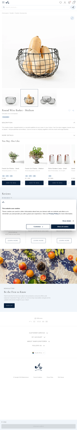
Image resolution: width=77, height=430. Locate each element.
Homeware (5, 13)
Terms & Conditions (37, 377)
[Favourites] (60, 2)
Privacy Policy (54, 213)
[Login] (64, 2)
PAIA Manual (61, 377)
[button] (38, 123)
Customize (37, 226)
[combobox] (38, 353)
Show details (66, 221)
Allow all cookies (62, 226)
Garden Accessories (21, 13)
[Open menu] (3, 2)
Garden (12, 13)
